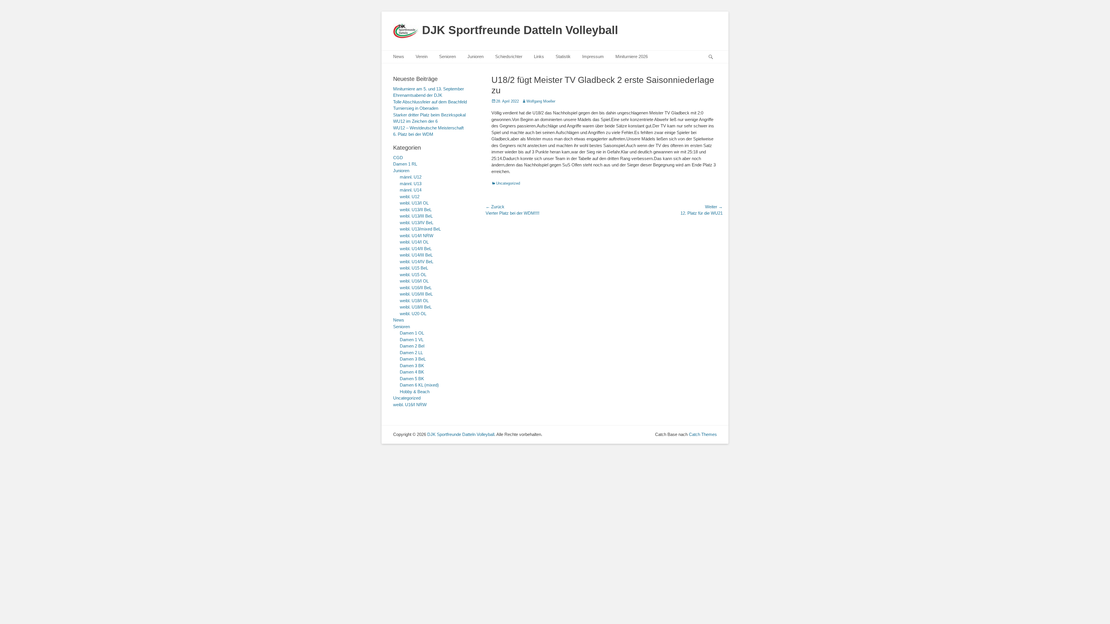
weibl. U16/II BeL (416, 287)
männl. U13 (410, 183)
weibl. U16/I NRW (410, 404)
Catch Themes (703, 434)
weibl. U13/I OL (414, 202)
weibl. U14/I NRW (416, 235)
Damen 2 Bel (412, 345)
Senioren (447, 56)
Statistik (563, 56)
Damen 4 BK (412, 371)
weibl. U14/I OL (414, 241)
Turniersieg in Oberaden (415, 108)
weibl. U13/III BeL (416, 215)
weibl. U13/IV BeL (416, 222)
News (398, 56)
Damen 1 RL (405, 163)
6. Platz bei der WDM (413, 134)
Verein (422, 56)
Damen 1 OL (412, 332)
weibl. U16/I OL (414, 280)
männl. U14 (410, 189)
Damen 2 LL (411, 352)
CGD (398, 157)
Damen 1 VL (411, 339)
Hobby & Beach (415, 391)
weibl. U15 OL (413, 274)
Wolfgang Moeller (540, 101)
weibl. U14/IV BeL (416, 261)
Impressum (593, 56)
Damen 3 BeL (413, 358)
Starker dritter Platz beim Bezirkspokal (429, 114)
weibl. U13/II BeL (416, 209)
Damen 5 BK (412, 378)
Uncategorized (508, 183)
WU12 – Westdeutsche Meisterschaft (428, 127)
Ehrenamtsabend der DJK (417, 95)
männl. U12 (410, 176)
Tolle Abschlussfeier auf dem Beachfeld (430, 101)
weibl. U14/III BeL (416, 254)
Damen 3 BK (412, 365)
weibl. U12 (409, 196)
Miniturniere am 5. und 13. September (428, 88)
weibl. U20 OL (413, 313)
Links (539, 56)
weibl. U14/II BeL (416, 248)
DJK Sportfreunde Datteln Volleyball (520, 30)
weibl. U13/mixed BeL (420, 228)
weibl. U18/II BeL (416, 306)
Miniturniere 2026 (631, 56)
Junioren (475, 56)
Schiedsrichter (508, 56)
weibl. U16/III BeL (416, 293)
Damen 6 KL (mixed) (419, 384)
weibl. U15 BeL (414, 267)
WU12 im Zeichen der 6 (415, 121)
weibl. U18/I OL (414, 300)
